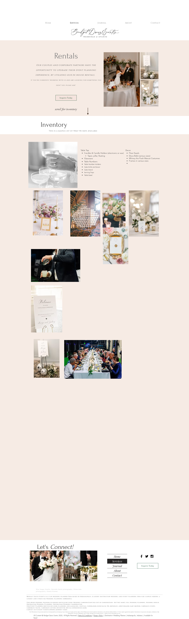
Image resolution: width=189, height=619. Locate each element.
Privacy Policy (98, 615)
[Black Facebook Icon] (141, 556)
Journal (117, 566)
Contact (117, 575)
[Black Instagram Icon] (152, 556)
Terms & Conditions (85, 615)
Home (117, 556)
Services (117, 561)
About (117, 570)
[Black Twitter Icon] (147, 556)
